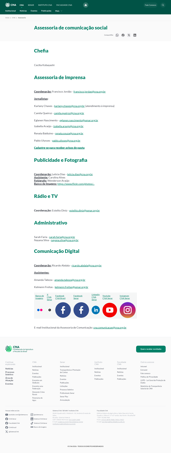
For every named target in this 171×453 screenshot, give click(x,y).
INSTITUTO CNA (45, 5)
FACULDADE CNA (64, 5)
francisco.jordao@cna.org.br (89, 91)
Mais (57, 11)
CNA (22, 5)
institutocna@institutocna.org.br (64, 424)
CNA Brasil (12, 427)
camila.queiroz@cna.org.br (69, 113)
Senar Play (64, 396)
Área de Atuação (9, 379)
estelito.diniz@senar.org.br (84, 210)
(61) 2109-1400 (74, 420)
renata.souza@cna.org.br (69, 133)
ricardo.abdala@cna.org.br (87, 265)
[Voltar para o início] (85, 5)
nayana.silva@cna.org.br (65, 240)
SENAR (31, 5)
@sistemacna (38, 415)
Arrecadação (65, 400)
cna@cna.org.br (63, 422)
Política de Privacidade (149, 377)
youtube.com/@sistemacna (18, 415)
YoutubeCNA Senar (107, 296)
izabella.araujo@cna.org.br (68, 126)
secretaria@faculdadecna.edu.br (113, 422)
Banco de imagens (40, 427)
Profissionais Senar (67, 393)
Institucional (10, 11)
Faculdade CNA (14, 423)
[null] (117, 35)
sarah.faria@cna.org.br (62, 236)
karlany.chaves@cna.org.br (69, 105)
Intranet (144, 366)
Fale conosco (145, 373)
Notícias (23, 11)
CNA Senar (12, 419)
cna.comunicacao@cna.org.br (110, 327)
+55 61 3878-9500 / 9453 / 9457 (112, 420)
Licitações (64, 386)
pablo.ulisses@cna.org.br (66, 140)
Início (7, 18)
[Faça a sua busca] (163, 5)
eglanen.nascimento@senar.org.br (79, 120)
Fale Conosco (150, 5)
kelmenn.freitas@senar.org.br (71, 287)
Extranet (144, 370)
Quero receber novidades (150, 349)
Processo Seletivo (9, 373)
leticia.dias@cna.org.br (80, 174)
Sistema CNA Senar (40, 419)
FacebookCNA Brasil (60, 296)
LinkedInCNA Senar (96, 297)
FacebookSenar (77, 296)
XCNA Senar (49, 297)
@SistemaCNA (14, 432)
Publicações (46, 11)
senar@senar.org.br (76, 422)
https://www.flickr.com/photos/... (75, 183)
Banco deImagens (39, 296)
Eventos (34, 11)
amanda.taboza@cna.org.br (69, 279)
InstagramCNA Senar (125, 296)
